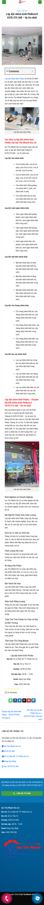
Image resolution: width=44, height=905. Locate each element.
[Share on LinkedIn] (33, 700)
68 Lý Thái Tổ (13, 816)
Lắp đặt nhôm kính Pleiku (14, 79)
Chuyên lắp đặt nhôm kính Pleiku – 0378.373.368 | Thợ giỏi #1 (11, 714)
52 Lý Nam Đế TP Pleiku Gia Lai (16, 756)
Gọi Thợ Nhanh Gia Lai (12, 746)
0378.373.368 (9, 751)
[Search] (40, 2)
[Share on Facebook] (15, 700)
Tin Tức (24, 11)
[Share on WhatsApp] (10, 700)
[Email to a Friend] (24, 700)
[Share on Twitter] (20, 700)
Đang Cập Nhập (10, 761)
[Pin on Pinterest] (29, 700)
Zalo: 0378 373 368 (10, 766)
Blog (18, 11)
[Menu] (4, 2)
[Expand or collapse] (32, 71)
